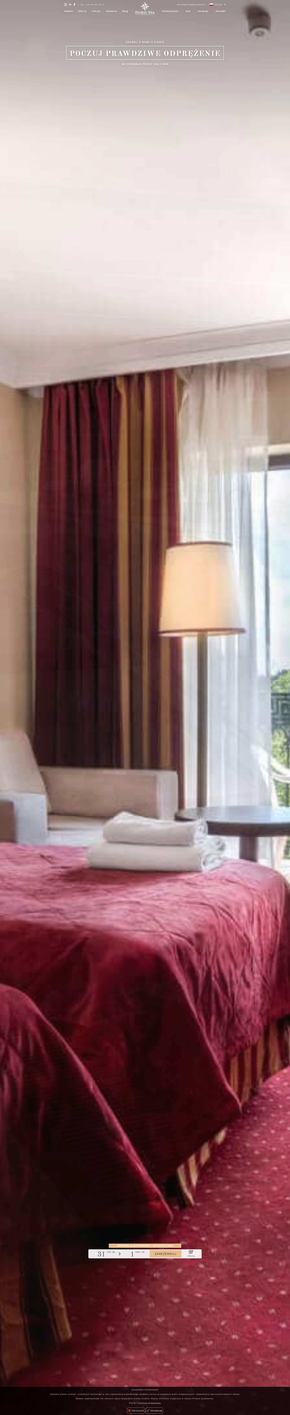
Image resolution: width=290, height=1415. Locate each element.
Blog (125, 11)
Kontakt (221, 11)
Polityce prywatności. (150, 1403)
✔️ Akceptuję (154, 1410)
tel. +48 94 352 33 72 (92, 5)
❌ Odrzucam (136, 1410)
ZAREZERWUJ (165, 1254)
